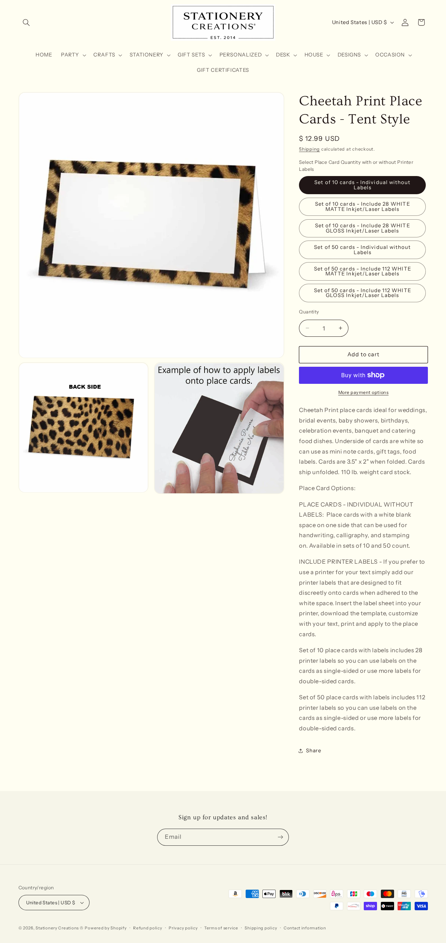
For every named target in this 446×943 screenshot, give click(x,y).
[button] (26, 22)
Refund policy (147, 928)
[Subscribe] (280, 837)
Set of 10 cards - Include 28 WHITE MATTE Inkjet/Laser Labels (362, 206)
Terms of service (221, 928)
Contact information (305, 928)
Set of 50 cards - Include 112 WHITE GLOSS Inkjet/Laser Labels (362, 292)
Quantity (309, 311)
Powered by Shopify (105, 928)
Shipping (309, 149)
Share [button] (313, 750)
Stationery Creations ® (59, 928)
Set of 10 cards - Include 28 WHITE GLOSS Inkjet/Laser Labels (362, 228)
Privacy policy (183, 928)
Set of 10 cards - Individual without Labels (362, 185)
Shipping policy (261, 928)
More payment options (363, 392)
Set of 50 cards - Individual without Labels (362, 249)
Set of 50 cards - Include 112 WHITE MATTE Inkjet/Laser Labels (362, 271)
